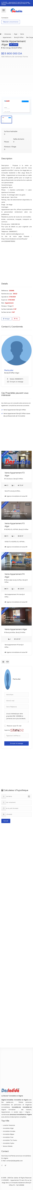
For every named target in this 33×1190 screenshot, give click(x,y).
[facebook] (2, 1165)
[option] (16, 106)
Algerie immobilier (7, 1100)
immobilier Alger (8, 1128)
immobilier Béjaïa (8, 1134)
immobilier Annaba (9, 1131)
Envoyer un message (16, 382)
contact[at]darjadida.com (14, 1161)
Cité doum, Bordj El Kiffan (14, 479)
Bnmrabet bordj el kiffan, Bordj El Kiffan (16, 581)
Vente (22, 34)
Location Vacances (9, 1125)
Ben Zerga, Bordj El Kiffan (12, 48)
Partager (7, 319)
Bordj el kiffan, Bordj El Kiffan (15, 632)
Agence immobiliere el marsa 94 (16, 496)
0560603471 (19, 379)
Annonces (7, 34)
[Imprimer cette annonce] (3, 662)
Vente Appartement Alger (16, 629)
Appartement (7, 37)
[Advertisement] (16, 75)
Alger (15, 34)
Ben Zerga (29, 37)
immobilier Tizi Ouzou (10, 1140)
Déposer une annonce (10, 22)
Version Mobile (7, 1146)
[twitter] (5, 1165)
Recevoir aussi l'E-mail (14, 726)
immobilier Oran (8, 1137)
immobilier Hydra (8, 1143)
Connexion (4, 18)
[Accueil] (0, 34)
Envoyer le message (16, 743)
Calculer (5, 821)
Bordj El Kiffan (19, 37)
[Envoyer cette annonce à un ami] (7, 662)
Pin (16, 319)
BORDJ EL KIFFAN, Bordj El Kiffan (17, 529)
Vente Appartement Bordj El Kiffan (14, 410)
